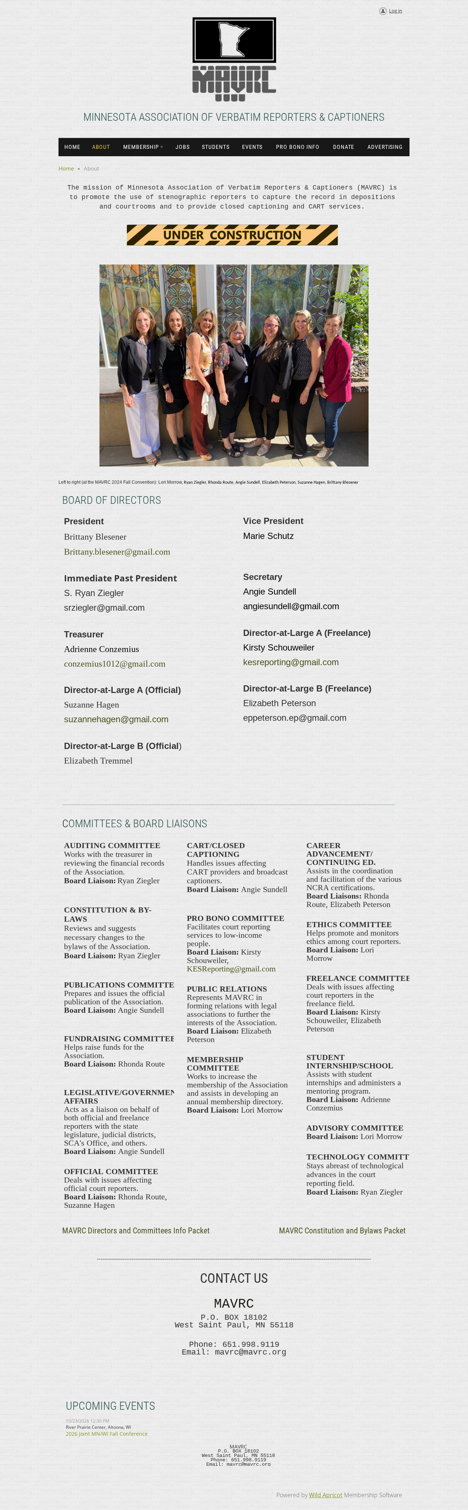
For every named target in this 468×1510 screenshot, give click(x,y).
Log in (395, 10)
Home (66, 168)
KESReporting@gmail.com (231, 968)
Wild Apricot (326, 1495)
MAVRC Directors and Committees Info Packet (136, 1230)
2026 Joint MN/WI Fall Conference (107, 1433)
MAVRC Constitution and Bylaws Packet (342, 1230)
